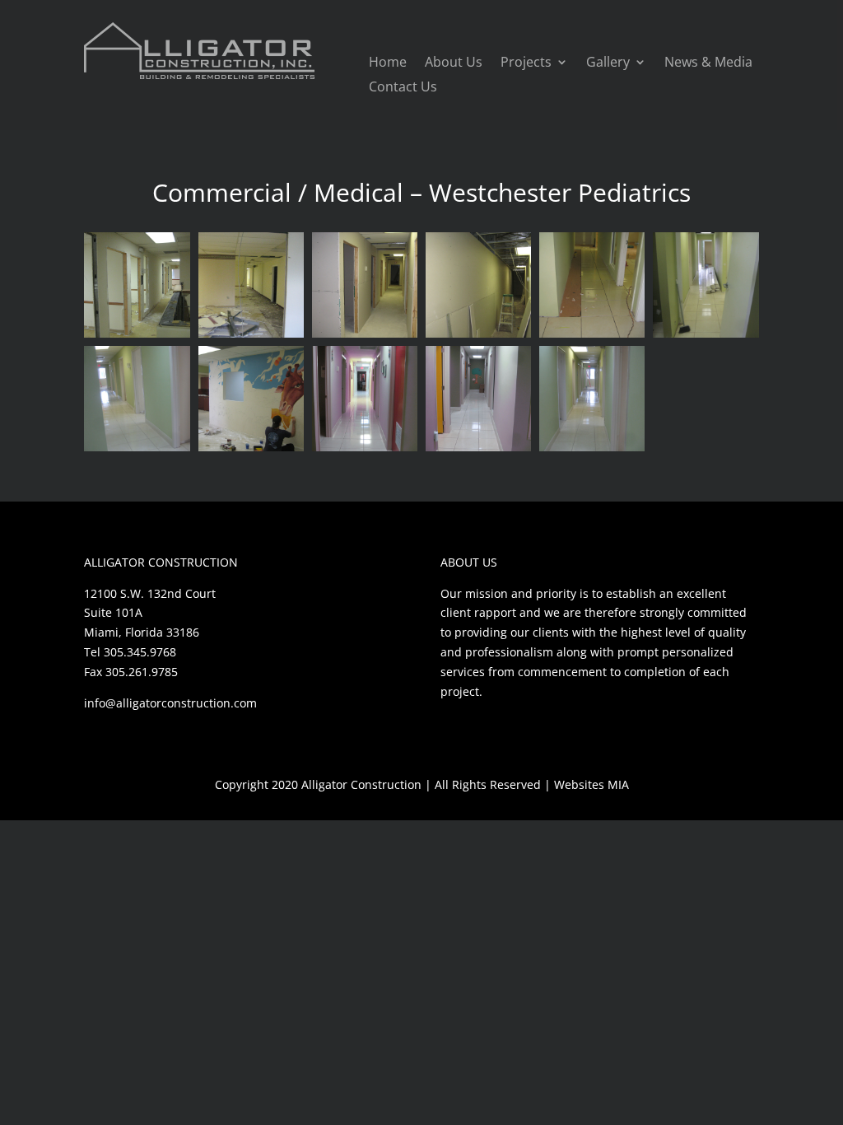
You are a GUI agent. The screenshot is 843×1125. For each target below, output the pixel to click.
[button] (136, 285)
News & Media (708, 63)
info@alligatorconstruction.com (170, 703)
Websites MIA (591, 784)
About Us (453, 63)
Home (388, 63)
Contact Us (403, 88)
